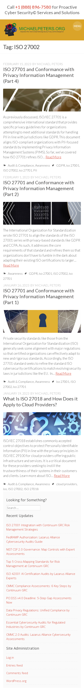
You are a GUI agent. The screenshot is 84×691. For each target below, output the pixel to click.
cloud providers (66, 484)
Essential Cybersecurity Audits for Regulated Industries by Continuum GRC (35, 624)
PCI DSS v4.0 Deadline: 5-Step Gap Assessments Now (38, 600)
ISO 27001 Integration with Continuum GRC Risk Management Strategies (38, 527)
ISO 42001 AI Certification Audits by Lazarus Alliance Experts (40, 576)
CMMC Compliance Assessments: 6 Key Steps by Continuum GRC (38, 588)
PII (35, 170)
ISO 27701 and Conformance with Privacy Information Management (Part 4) (38, 75)
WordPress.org (16, 681)
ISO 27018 (31, 489)
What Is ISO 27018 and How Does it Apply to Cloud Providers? (40, 401)
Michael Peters (50, 64)
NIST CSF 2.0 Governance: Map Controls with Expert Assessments (40, 551)
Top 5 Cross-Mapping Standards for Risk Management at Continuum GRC (33, 564)
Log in (10, 657)
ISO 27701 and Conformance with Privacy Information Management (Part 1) (38, 296)
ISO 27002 (10, 170)
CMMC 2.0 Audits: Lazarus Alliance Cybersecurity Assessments (38, 637)
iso (5, 489)
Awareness (42, 165)
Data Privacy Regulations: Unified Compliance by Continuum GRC (38, 612)
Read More (53, 157)
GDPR (60, 165)
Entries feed (14, 665)
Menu (77, 26)
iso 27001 (72, 165)
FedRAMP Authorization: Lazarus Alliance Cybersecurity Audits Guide (33, 539)
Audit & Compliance (21, 165)
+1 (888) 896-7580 (33, 7)
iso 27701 (25, 170)
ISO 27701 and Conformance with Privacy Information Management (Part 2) (38, 188)
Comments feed (17, 673)
